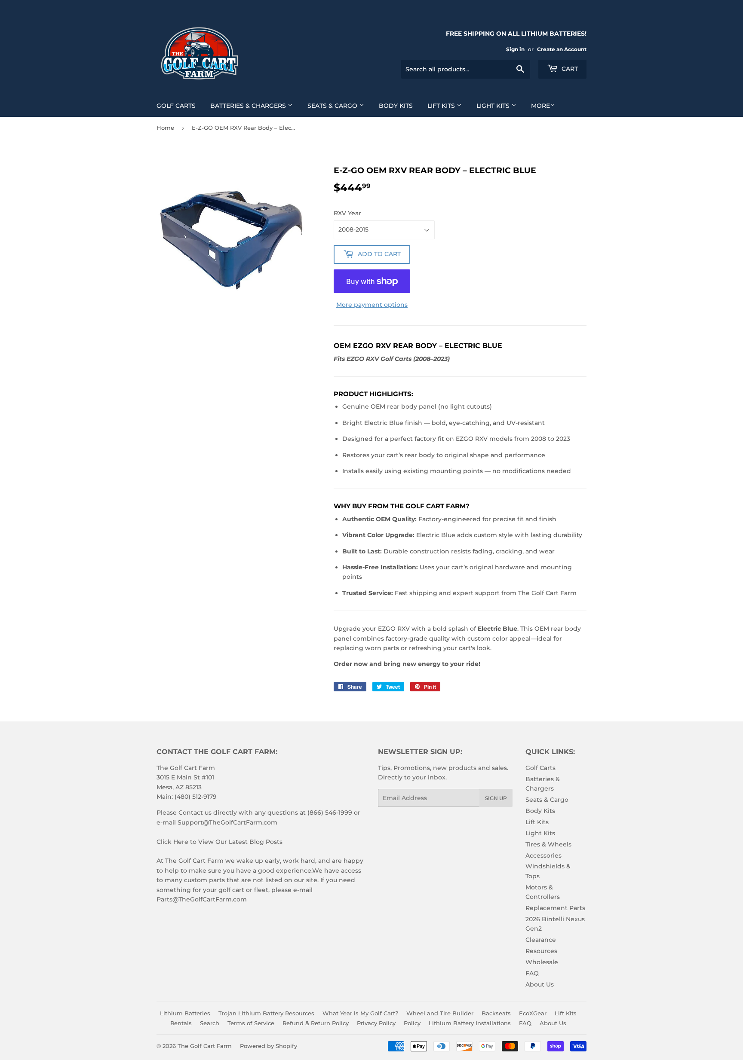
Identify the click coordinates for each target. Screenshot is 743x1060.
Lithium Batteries (185, 1013)
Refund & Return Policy (315, 1023)
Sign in (515, 49)
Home (165, 127)
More (540, 106)
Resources (541, 951)
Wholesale (541, 962)
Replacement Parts (555, 908)
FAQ (532, 973)
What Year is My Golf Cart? (360, 1013)
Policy (412, 1023)
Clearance (540, 940)
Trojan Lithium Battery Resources (266, 1013)
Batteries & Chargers (249, 106)
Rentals (181, 1023)
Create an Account (561, 49)
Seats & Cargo (333, 106)
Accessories (543, 855)
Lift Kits (442, 106)
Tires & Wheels (548, 844)
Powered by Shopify (268, 1045)
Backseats (496, 1013)
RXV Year (347, 213)
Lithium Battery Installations (470, 1023)
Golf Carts (176, 106)
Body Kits (396, 106)
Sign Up (496, 798)
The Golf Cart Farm (205, 1045)
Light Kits (493, 106)
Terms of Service (250, 1023)
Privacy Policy (376, 1023)
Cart (569, 69)
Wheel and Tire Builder (439, 1013)
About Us (539, 984)
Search (209, 1023)
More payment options (372, 305)
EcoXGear (533, 1013)
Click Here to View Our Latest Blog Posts (219, 842)
